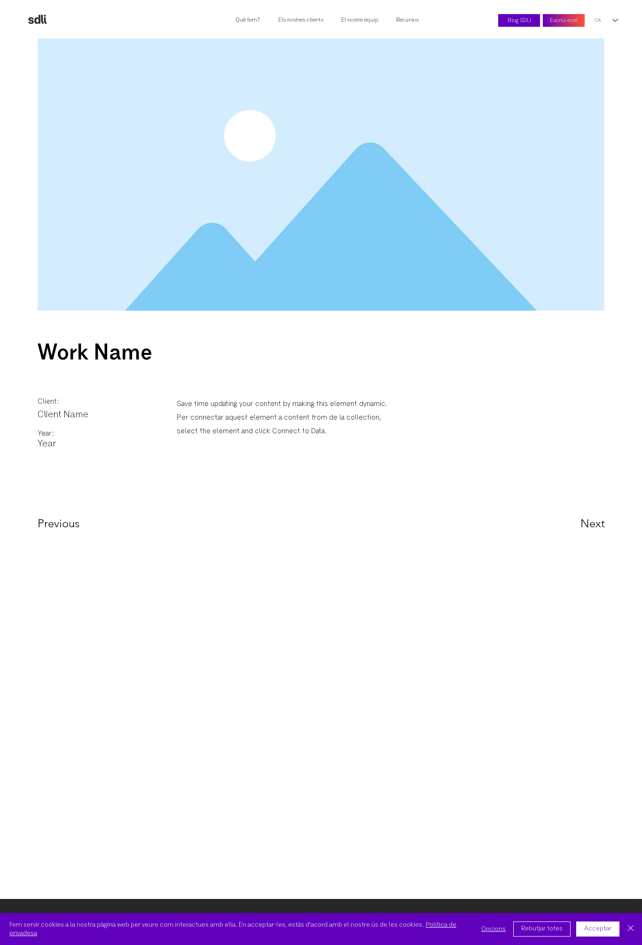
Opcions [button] (493, 929)
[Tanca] (630, 929)
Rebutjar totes (542, 928)
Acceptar (597, 928)
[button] (409, 20)
